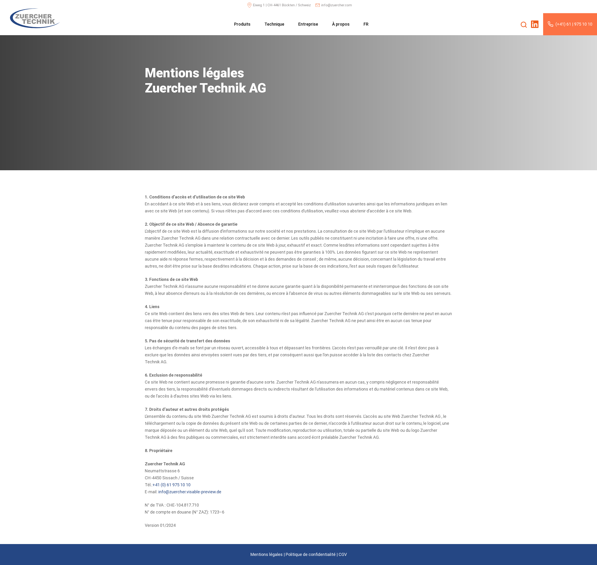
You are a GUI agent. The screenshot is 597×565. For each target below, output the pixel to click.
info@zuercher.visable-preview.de (189, 491)
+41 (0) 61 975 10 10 (172, 484)
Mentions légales (266, 554)
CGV (343, 554)
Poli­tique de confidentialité (311, 554)
